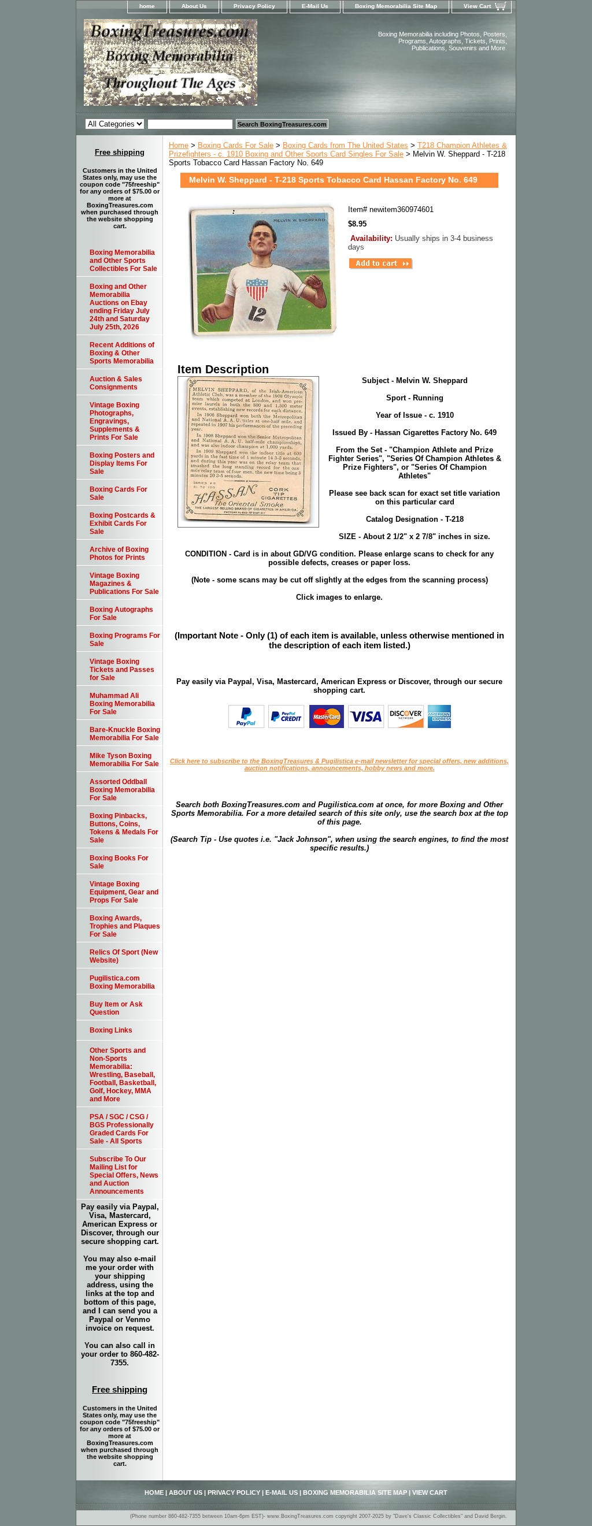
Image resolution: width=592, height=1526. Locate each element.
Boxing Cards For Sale (235, 145)
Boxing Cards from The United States (345, 145)
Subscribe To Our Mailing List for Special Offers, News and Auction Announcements (124, 1175)
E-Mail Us (315, 6)
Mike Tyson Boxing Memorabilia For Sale (124, 760)
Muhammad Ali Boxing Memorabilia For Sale (122, 704)
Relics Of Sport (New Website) (124, 956)
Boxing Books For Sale (119, 862)
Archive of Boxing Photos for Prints (119, 553)
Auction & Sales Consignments (116, 383)
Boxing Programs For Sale (125, 640)
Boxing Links (111, 1030)
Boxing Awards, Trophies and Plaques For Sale (125, 926)
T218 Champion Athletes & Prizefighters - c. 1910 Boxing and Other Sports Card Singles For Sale (338, 149)
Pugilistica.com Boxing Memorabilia (122, 982)
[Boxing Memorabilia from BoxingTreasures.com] (220, 66)
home (147, 6)
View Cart (477, 6)
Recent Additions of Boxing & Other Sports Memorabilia (122, 353)
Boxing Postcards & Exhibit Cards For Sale (123, 523)
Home (178, 145)
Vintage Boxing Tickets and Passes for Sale (122, 670)
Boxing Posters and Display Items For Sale (122, 463)
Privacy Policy (254, 6)
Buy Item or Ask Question (116, 1008)
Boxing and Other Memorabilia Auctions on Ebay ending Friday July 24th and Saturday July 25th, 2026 (120, 307)
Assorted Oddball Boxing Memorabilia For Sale (122, 790)
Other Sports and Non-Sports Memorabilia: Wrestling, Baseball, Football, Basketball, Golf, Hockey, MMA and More (123, 1074)
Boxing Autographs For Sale (121, 614)
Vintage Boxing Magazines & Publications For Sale (124, 583)
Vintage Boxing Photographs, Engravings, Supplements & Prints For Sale (115, 421)
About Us (194, 6)
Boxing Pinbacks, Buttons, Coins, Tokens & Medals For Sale (124, 828)
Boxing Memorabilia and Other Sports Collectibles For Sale (123, 260)
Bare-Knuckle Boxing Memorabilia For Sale (125, 734)
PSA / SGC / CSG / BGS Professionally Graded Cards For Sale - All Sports (122, 1129)
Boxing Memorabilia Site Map (396, 6)
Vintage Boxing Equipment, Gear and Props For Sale (124, 892)
